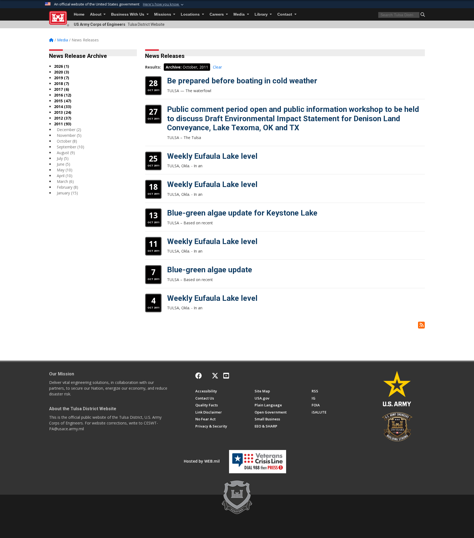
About (96, 14)
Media (239, 14)
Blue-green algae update (209, 269)
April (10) (64, 175)
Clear (217, 67)
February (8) (67, 187)
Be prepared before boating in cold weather (242, 80)
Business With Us (128, 14)
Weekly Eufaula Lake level (212, 156)
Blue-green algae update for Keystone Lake (242, 212)
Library (262, 14)
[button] (164, 4)
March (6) (65, 181)
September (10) (70, 146)
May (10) (64, 169)
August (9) (66, 152)
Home (79, 14)
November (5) (69, 135)
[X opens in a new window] (215, 376)
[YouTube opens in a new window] (226, 376)
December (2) (69, 129)
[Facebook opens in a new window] (198, 376)
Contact (285, 14)
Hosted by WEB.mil (202, 461)
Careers (217, 14)
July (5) (63, 158)
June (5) (63, 164)
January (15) (67, 193)
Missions (163, 14)
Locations (191, 14)
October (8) (67, 141)
